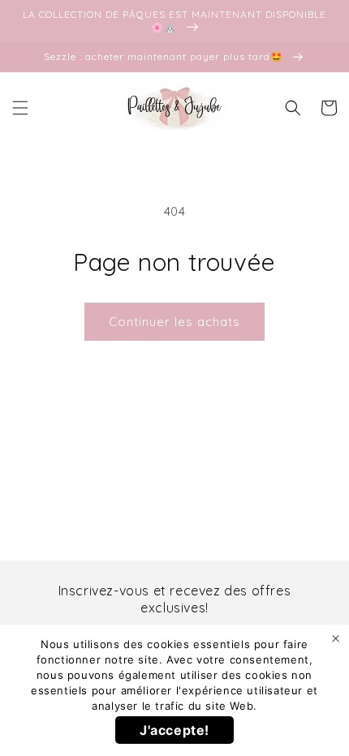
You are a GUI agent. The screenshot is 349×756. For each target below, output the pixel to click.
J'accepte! (174, 730)
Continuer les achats (174, 321)
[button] (20, 108)
